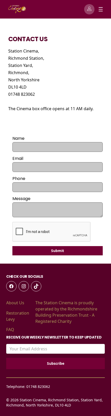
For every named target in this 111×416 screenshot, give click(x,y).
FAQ (10, 329)
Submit (57, 250)
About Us (15, 303)
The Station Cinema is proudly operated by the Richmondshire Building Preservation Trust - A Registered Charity (66, 312)
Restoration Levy (17, 316)
